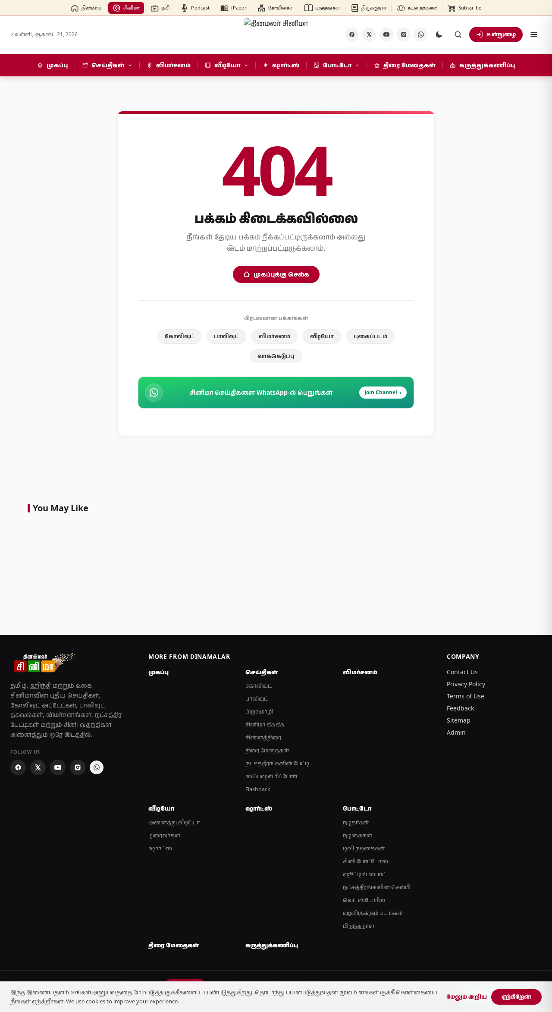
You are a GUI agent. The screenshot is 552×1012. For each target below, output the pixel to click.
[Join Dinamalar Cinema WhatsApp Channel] (421, 34)
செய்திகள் (261, 672)
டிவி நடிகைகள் (364, 848)
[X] (369, 34)
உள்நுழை (501, 34)
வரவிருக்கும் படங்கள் (373, 913)
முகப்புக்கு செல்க (281, 274)
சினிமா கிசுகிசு (265, 724)
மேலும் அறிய (466, 996)
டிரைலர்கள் (164, 835)
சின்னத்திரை (263, 737)
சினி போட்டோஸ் (365, 861)
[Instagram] (404, 34)
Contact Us (462, 672)
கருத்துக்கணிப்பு (271, 945)
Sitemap (458, 720)
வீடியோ (322, 336)
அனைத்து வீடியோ (174, 822)
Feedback (460, 708)
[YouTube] (386, 34)
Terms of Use (465, 696)
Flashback (257, 789)
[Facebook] (352, 34)
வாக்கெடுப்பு (276, 356)
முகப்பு (158, 672)
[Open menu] (534, 34)
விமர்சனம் (274, 336)
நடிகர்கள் (356, 822)
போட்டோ (357, 808)
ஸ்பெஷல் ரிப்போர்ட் (272, 776)
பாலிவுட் (226, 336)
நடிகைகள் (357, 835)
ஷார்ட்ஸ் (160, 848)
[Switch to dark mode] (439, 34)
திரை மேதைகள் (267, 750)
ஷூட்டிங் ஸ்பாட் (364, 874)
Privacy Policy (466, 684)
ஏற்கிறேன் (516, 996)
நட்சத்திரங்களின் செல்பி (377, 887)
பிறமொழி (259, 711)
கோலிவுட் (179, 336)
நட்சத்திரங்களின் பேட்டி (277, 763)
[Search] (458, 34)
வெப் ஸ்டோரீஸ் (364, 900)
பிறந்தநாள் (358, 926)
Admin (456, 732)
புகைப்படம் (370, 336)
